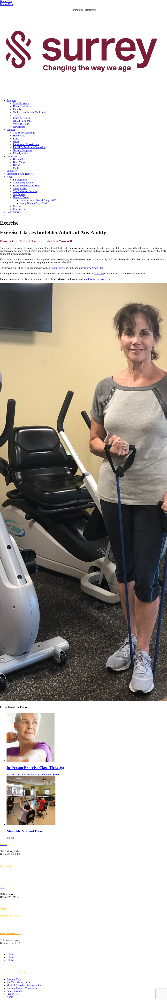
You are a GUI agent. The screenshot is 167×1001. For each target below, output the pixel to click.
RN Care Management (18, 982)
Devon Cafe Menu (22, 106)
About (10, 176)
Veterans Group (21, 123)
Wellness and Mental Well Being (30, 112)
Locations (12, 156)
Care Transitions (15, 991)
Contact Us (19, 209)
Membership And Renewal (20, 173)
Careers (17, 206)
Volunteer (11, 170)
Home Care (6, 1)
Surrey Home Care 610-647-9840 (15, 973)
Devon (16, 165)
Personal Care (14, 979)
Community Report (23, 182)
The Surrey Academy (24, 132)
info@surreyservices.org (98, 279)
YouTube (99, 273)
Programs (11, 100)
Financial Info (20, 179)
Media (16, 167)
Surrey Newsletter (93, 268)
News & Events (21, 197)
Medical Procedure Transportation (24, 985)
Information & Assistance (26, 144)
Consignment (13, 212)
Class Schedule (21, 103)
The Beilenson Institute (25, 191)
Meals (16, 141)
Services (11, 129)
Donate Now (6, 4)
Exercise (17, 109)
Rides (16, 138)
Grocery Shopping (22, 150)
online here (58, 268)
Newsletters (19, 126)
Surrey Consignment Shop (10, 934)
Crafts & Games (21, 118)
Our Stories (19, 194)
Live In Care (13, 994)
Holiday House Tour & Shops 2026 (38, 200)
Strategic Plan (20, 188)
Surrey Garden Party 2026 (33, 203)
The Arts (17, 115)
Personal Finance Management (22, 988)
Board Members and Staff (26, 185)
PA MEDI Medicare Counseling (29, 147)
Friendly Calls (20, 153)
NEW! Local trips (22, 120)
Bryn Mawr (19, 162)
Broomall (18, 159)
